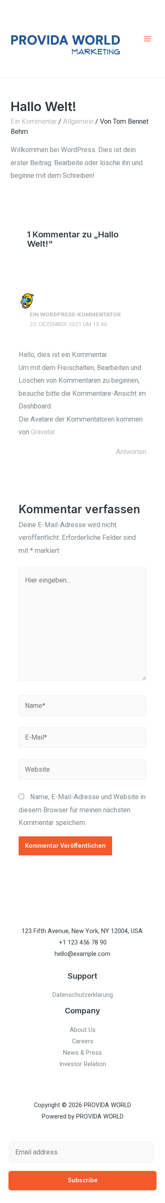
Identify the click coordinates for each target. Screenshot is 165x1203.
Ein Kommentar (34, 121)
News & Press (82, 1052)
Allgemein (78, 121)
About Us (83, 1030)
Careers (83, 1041)
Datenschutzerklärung (82, 995)
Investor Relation (82, 1064)
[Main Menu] (147, 39)
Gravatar (43, 432)
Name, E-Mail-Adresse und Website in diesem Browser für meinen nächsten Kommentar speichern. (82, 810)
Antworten (131, 452)
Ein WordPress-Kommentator (75, 314)
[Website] (82, 771)
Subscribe (83, 1180)
